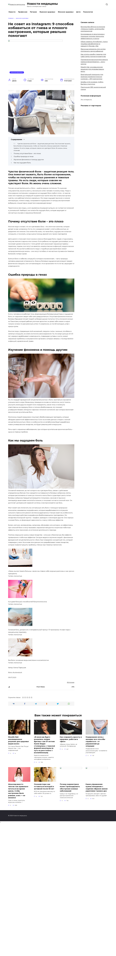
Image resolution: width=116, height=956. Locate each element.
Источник (70, 682)
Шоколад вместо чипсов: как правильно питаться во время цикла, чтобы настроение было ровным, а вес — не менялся (18, 791)
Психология (88, 12)
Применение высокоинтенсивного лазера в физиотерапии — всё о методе (94, 62)
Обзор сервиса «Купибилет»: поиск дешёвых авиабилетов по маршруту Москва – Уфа (94, 44)
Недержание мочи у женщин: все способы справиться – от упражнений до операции (95, 741)
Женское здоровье (65, 12)
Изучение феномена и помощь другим (29, 159)
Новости (12, 12)
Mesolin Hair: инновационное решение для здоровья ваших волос (92, 69)
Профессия (22, 12)
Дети (78, 12)
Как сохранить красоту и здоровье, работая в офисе (71, 739)
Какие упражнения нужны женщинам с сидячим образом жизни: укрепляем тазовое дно (97, 787)
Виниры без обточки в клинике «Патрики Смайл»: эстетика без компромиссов (93, 29)
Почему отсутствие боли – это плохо (27, 153)
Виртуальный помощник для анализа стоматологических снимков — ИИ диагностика (92, 77)
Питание (33, 12)
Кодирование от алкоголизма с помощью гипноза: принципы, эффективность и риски (93, 36)
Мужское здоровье (47, 12)
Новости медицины (42, 3)
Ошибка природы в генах (23, 156)
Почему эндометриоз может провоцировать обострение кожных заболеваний (70, 787)
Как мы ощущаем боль (22, 163)
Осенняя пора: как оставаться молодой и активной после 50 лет (44, 786)
